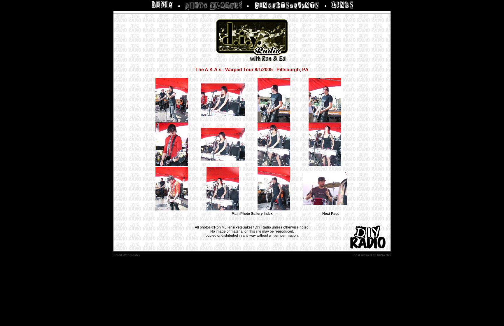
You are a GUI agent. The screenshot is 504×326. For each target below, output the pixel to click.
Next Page (331, 214)
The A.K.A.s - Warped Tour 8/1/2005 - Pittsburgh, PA (252, 69)
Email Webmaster (126, 255)
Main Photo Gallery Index (252, 214)
